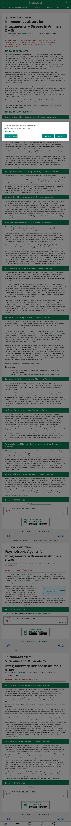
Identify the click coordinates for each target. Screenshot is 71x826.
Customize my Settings (11, 136)
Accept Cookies (61, 136)
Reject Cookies (47, 136)
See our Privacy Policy (10, 131)
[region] (35, 131)
